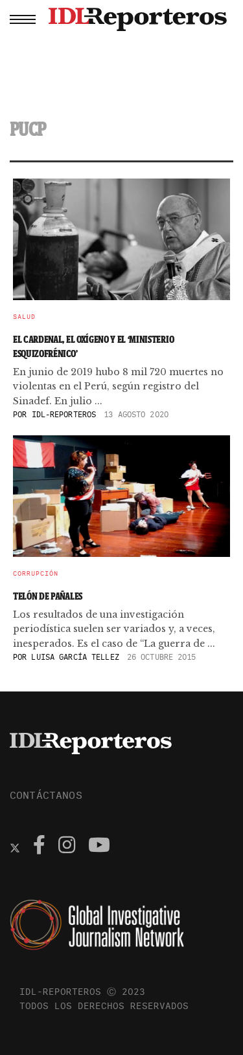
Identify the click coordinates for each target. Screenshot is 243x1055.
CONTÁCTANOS (46, 795)
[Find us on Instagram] (66, 847)
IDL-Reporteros (64, 414)
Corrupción (35, 574)
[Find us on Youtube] (99, 847)
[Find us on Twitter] (15, 847)
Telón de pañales (47, 596)
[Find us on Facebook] (39, 847)
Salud (24, 317)
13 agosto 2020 (136, 414)
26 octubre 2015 (161, 657)
